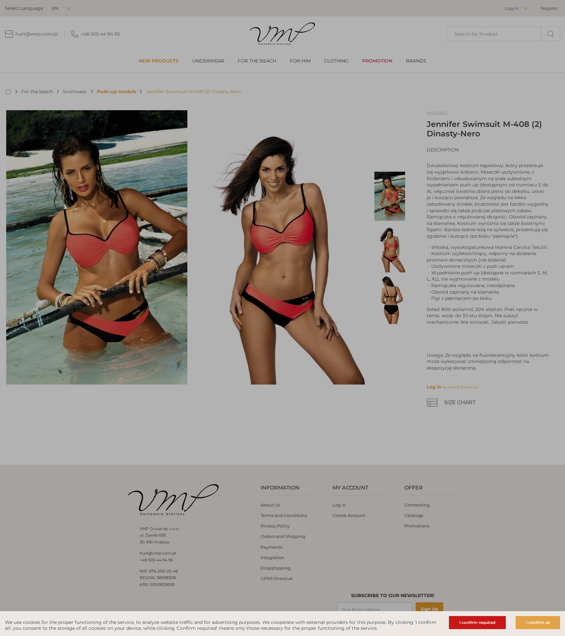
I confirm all (538, 622)
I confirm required (477, 622)
